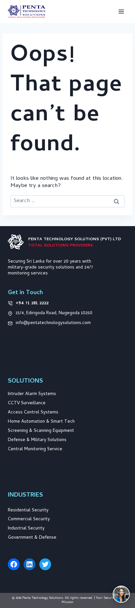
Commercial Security (29, 519)
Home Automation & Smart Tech (41, 422)
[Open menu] (121, 11)
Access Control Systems (33, 412)
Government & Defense (32, 538)
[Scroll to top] (121, 566)
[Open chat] (121, 594)
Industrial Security (26, 528)
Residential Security (28, 510)
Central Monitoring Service (35, 449)
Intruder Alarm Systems (32, 394)
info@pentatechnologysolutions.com (53, 323)
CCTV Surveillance (27, 403)
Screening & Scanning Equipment (41, 431)
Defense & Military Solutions (37, 440)
